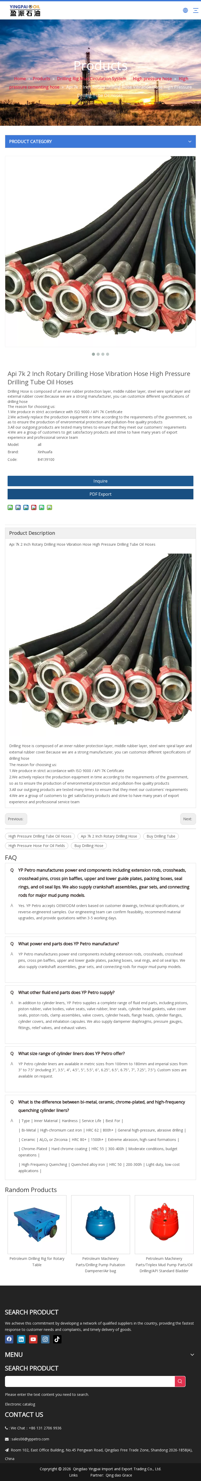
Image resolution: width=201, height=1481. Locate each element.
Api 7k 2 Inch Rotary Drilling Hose (109, 836)
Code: (12, 459)
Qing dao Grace (119, 1475)
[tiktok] (57, 1339)
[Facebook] (9, 1339)
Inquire (100, 481)
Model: (13, 444)
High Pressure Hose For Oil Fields (36, 845)
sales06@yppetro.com (30, 1438)
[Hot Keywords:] (180, 1381)
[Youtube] (33, 1339)
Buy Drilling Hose (88, 845)
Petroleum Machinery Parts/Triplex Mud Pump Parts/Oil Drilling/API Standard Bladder (164, 1265)
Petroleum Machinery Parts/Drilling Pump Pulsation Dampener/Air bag (100, 1265)
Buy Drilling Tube (161, 836)
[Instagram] (45, 1339)
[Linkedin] (21, 1339)
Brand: (13, 451)
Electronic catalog (20, 1404)
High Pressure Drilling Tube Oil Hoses (39, 836)
